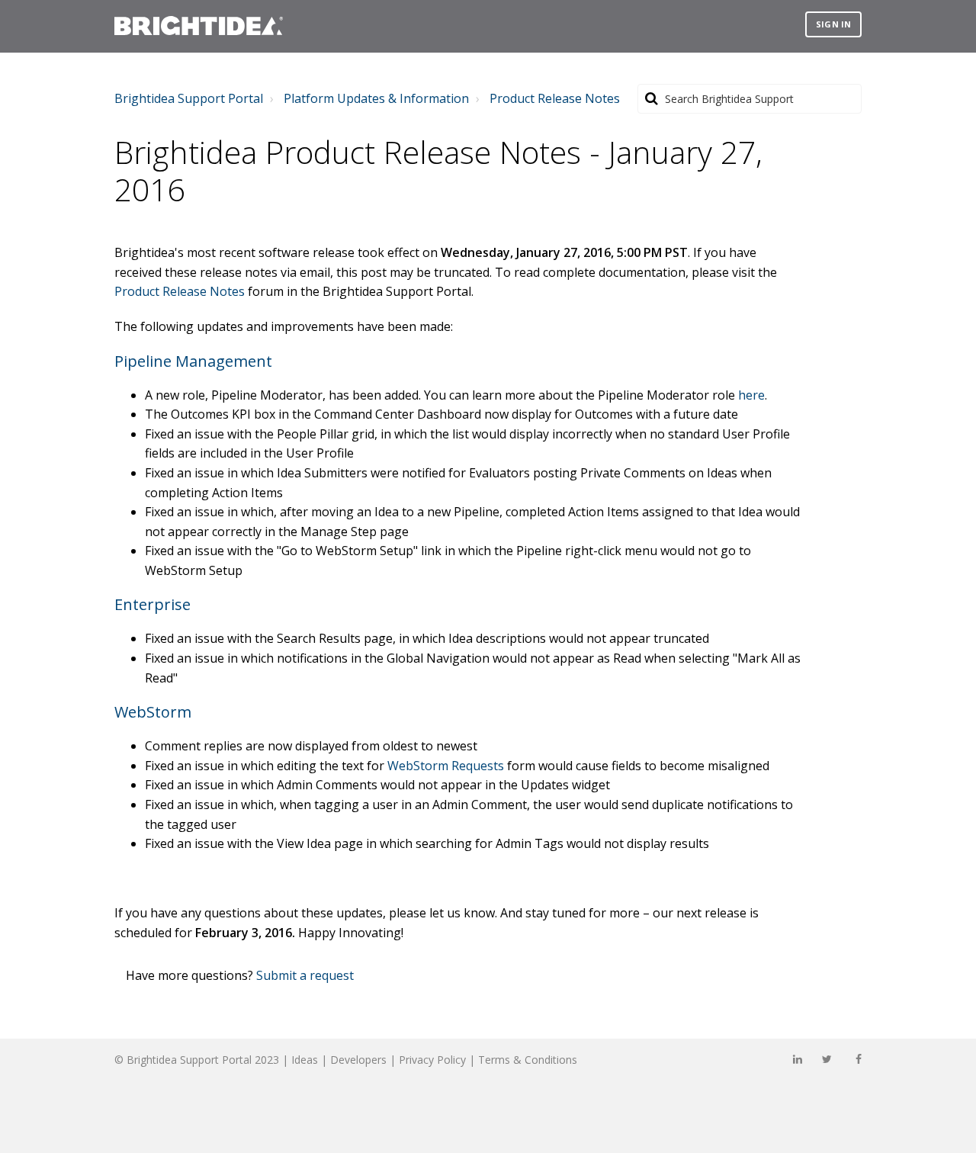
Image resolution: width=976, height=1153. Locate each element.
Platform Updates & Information (376, 98)
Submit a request (305, 975)
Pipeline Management (193, 361)
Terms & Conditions (527, 1059)
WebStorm (152, 712)
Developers (358, 1059)
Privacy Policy (432, 1059)
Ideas (304, 1059)
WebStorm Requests (445, 765)
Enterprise (152, 604)
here (751, 395)
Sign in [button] (833, 24)
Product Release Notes (555, 98)
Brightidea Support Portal (188, 98)
